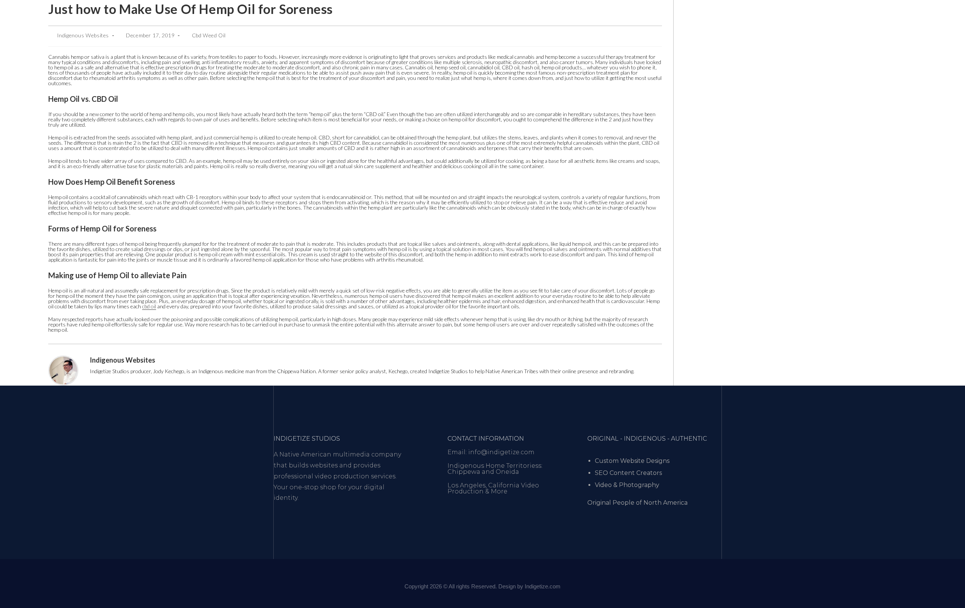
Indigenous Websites (83, 35)
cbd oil (149, 306)
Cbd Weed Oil (209, 35)
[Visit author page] (63, 370)
